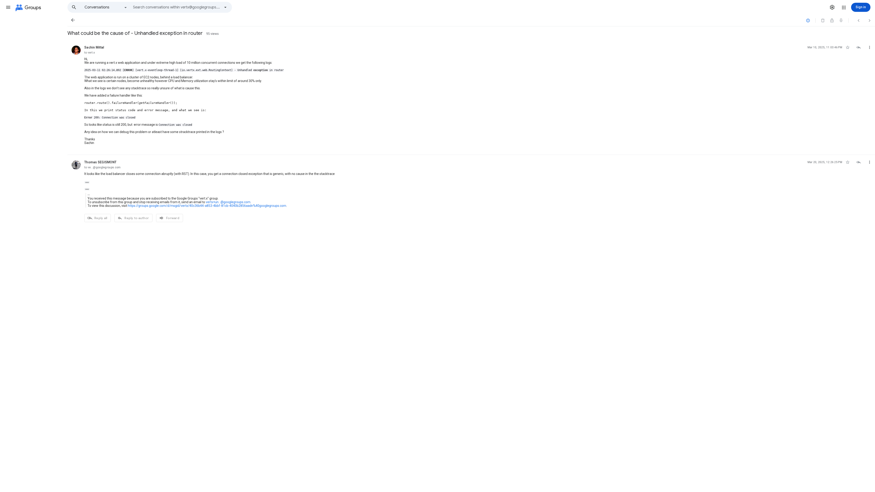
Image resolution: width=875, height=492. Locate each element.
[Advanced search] (225, 7)
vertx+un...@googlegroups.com (228, 202)
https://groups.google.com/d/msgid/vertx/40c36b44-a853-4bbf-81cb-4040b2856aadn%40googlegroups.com (207, 206)
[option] (106, 7)
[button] (8, 7)
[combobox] (177, 7)
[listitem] (471, 97)
